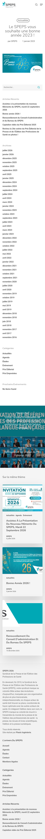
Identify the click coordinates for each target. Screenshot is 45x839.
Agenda (6, 357)
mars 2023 (7, 230)
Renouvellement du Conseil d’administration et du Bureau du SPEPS (22, 119)
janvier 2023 (8, 234)
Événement (7, 365)
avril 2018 (6, 325)
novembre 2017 (9, 329)
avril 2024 (6, 198)
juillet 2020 (7, 285)
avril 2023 (6, 226)
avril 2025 (6, 174)
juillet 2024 (7, 194)
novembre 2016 (9, 337)
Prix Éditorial (8, 369)
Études (5, 361)
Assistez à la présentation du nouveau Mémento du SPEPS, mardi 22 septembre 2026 (21, 107)
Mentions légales (10, 761)
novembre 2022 (9, 242)
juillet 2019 (7, 301)
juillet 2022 (7, 250)
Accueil (5, 746)
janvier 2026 (8, 154)
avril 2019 (6, 309)
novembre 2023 (9, 210)
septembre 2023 (9, 218)
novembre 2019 (9, 293)
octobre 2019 (8, 297)
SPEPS (14, 41)
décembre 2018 (9, 313)
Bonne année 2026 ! (11, 114)
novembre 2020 (9, 281)
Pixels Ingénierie (23, 732)
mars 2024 (7, 202)
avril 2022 (6, 258)
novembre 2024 (9, 186)
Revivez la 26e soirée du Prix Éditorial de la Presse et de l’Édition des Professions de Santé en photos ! (21, 132)
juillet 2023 (7, 222)
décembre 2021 (9, 266)
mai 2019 (6, 305)
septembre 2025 (9, 170)
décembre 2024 (9, 182)
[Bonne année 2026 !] (22, 571)
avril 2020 (6, 289)
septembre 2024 (9, 190)
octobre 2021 (8, 274)
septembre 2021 (9, 278)
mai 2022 (6, 254)
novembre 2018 (9, 317)
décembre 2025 (9, 158)
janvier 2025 (8, 178)
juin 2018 (6, 321)
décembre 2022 (9, 238)
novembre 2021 (9, 270)
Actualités (23, 20)
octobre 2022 (8, 246)
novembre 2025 (9, 162)
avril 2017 (6, 333)
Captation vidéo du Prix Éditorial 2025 (19, 125)
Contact (5, 757)
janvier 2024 (8, 206)
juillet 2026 (7, 150)
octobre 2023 (8, 214)
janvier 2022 (8, 262)
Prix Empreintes (9, 373)
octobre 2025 (8, 166)
